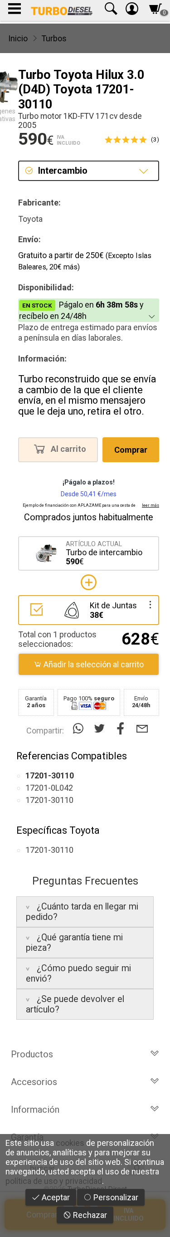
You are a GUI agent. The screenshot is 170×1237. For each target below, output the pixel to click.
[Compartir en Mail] (142, 729)
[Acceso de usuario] (132, 10)
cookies (70, 1143)
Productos (32, 1054)
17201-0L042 (49, 787)
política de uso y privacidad (53, 1181)
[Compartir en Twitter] (101, 729)
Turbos (54, 38)
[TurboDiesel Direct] (61, 10)
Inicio (18, 38)
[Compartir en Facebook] (122, 729)
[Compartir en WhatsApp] (80, 729)
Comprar (130, 450)
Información (35, 1109)
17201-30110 (49, 800)
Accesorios (34, 1081)
